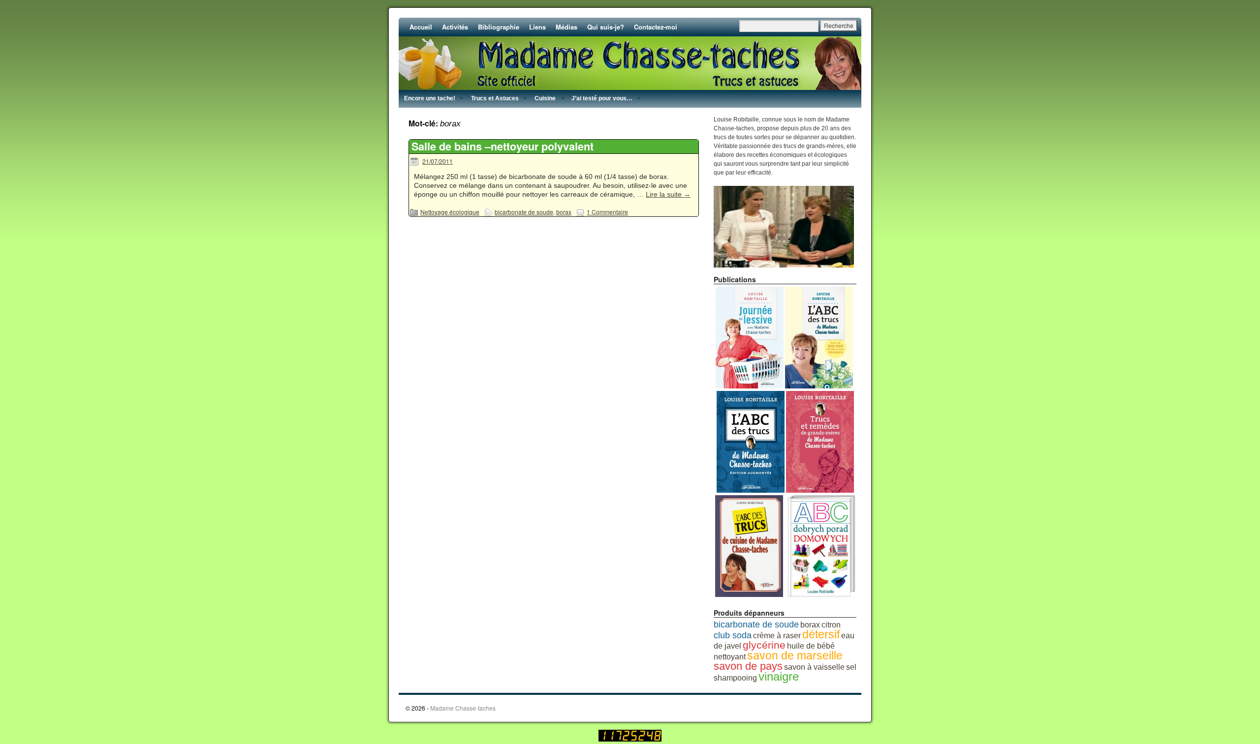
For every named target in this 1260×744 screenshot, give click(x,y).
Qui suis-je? (605, 26)
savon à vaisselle (814, 667)
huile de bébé (811, 646)
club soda (733, 635)
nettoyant (730, 657)
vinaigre (778, 676)
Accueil (421, 26)
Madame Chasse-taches (463, 708)
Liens (537, 26)
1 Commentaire (607, 212)
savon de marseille (795, 655)
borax (563, 212)
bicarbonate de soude (524, 212)
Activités (455, 26)
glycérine (764, 645)
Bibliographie (498, 26)
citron (831, 625)
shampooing (735, 678)
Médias (566, 26)
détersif (821, 634)
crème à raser (777, 635)
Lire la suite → (668, 194)
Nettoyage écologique (449, 212)
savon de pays (748, 666)
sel (851, 667)
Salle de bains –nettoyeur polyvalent (502, 146)
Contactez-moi (655, 26)
